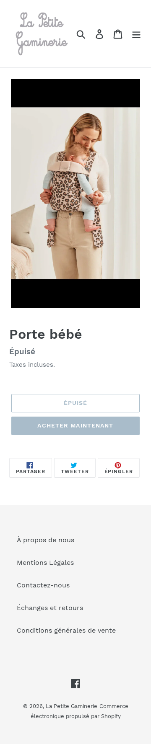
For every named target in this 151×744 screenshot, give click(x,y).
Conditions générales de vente (66, 630)
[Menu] (136, 33)
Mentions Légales (45, 562)
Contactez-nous (43, 585)
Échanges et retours (50, 608)
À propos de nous (45, 540)
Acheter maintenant (75, 425)
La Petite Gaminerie (71, 706)
